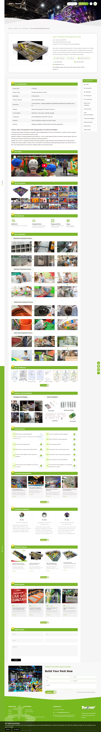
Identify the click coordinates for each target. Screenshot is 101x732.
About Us (10, 709)
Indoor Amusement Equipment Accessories (34, 717)
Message (15, 647)
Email (14, 640)
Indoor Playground (29, 711)
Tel (47, 634)
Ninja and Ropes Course (30, 718)
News (9, 715)
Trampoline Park (28, 709)
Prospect (10, 713)
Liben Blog (10, 717)
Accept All (16, 729)
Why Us (10, 711)
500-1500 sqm (25, 28)
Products (16, 28)
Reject (8, 729)
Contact (72, 58)
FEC (20, 28)
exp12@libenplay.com (63, 712)
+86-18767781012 (60, 709)
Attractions (27, 715)
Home (11, 28)
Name (14, 634)
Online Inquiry (60, 58)
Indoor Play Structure (29, 720)
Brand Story (72, 3)
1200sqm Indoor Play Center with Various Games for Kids (68, 67)
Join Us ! (83, 3)
